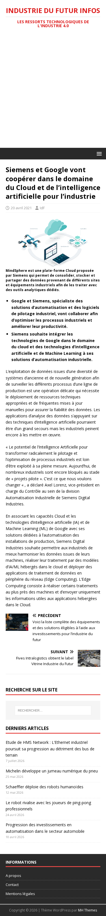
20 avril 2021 (21, 207)
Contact (12, 884)
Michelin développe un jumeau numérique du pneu (52, 771)
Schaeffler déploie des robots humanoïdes (44, 786)
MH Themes (87, 910)
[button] (98, 153)
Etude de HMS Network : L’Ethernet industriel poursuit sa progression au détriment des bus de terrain (50, 749)
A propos (13, 875)
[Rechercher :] (53, 710)
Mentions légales (20, 893)
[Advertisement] (53, 92)
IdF (42, 207)
